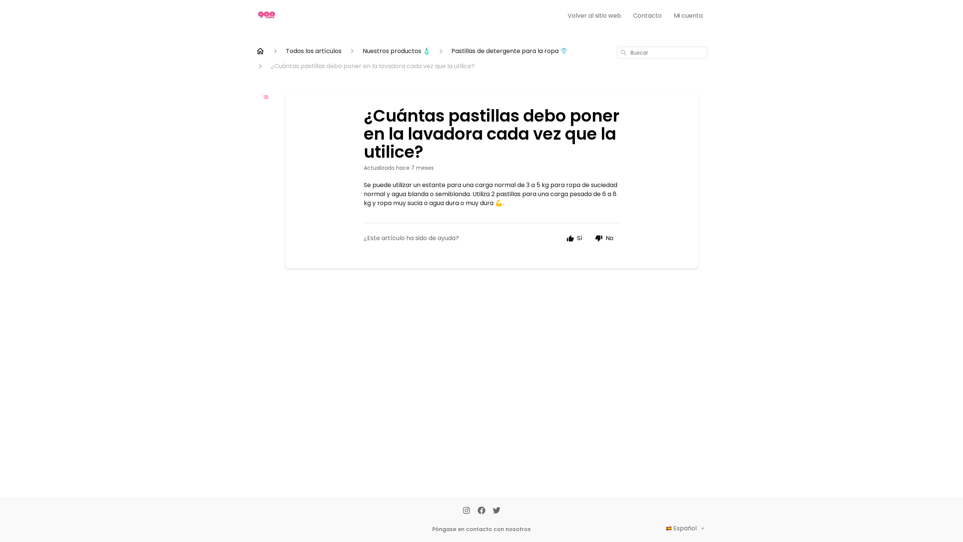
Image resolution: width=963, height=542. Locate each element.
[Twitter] (496, 511)
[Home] (260, 51)
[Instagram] (466, 511)
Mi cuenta (688, 15)
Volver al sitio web (594, 15)
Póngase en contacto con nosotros (481, 529)
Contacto (647, 15)
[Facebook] (481, 511)
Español (685, 528)
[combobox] (662, 53)
